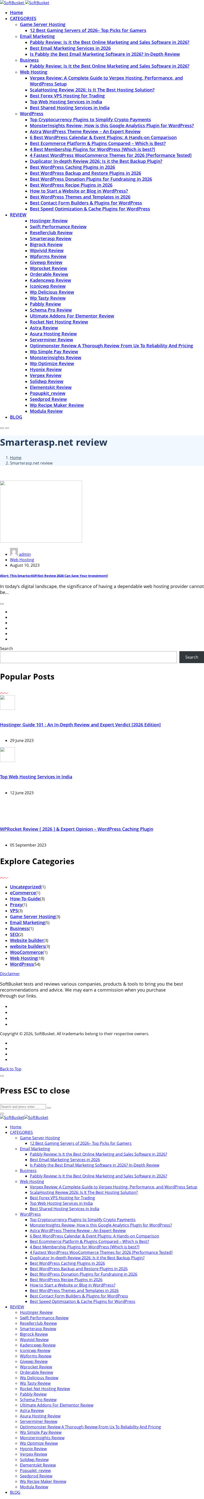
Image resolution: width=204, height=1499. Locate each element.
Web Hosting (33, 72)
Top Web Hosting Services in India (66, 102)
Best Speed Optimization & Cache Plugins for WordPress (90, 209)
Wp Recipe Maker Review (57, 405)
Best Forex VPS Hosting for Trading (67, 96)
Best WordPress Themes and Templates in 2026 (80, 197)
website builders (27, 946)
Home (16, 12)
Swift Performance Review (58, 227)
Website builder (27, 940)
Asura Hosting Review (53, 334)
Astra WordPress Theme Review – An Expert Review (85, 131)
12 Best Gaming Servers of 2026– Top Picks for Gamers (88, 30)
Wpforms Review (48, 256)
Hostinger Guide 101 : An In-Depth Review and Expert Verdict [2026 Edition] (80, 725)
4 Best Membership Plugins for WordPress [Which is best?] (92, 149)
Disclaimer (10, 973)
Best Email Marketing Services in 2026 (70, 48)
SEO (14, 934)
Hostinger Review (49, 221)
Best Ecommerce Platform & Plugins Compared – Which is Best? (98, 143)
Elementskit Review (51, 387)
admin (25, 554)
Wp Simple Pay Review (54, 351)
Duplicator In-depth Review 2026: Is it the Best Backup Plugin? (96, 161)
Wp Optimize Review (52, 363)
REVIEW (18, 215)
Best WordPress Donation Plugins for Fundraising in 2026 (91, 179)
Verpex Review (45, 375)
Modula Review (46, 411)
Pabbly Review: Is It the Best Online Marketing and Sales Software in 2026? (109, 42)
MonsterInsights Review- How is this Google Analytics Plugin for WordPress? (112, 125)
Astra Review (44, 328)
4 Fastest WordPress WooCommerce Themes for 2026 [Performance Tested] (111, 155)
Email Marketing (37, 36)
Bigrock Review (46, 244)
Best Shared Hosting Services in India (69, 108)
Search (6, 648)
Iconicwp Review (48, 286)
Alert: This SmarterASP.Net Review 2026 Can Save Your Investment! (54, 575)
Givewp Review (46, 262)
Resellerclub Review (51, 232)
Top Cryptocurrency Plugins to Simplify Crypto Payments (90, 119)
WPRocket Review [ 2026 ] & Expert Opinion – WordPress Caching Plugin (76, 829)
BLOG (16, 417)
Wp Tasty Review (48, 298)
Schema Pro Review (51, 310)
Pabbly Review (45, 304)
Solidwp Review (46, 381)
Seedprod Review (48, 399)
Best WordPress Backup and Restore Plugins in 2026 (85, 173)
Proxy (16, 905)
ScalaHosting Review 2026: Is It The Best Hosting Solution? (92, 90)
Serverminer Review (51, 340)
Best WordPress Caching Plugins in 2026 (72, 167)
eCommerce (23, 893)
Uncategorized (25, 887)
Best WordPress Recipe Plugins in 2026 (71, 185)
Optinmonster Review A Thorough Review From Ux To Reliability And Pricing (111, 346)
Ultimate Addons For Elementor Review (72, 316)
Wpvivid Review (47, 250)
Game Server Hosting (42, 24)
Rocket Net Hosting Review (59, 322)
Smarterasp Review (50, 238)
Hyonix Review (46, 369)
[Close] (2, 1076)
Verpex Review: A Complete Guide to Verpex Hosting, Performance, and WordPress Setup (113, 1187)
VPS (14, 910)
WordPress (31, 114)
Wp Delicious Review (52, 292)
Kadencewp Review (50, 280)
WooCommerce (26, 952)
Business (29, 60)
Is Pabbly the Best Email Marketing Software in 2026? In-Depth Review (105, 54)
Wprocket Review (48, 268)
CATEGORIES (23, 18)
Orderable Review (49, 274)
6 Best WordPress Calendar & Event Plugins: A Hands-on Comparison (103, 137)
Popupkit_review (47, 393)
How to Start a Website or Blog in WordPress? (79, 191)
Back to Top (10, 1069)
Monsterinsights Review (55, 357)
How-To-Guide (25, 899)
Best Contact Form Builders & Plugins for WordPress (86, 203)
